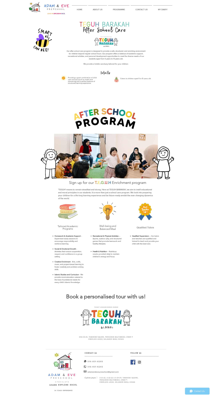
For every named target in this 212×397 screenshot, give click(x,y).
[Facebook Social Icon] (133, 362)
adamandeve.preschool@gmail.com (103, 372)
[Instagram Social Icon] (139, 362)
